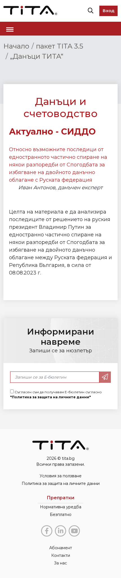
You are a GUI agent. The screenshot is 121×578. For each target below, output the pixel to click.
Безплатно (60, 514)
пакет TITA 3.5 (59, 46)
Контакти (60, 555)
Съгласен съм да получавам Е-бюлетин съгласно (56, 394)
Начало (16, 46)
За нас (60, 563)
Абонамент (60, 547)
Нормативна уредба (60, 506)
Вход (108, 10)
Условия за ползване (61, 475)
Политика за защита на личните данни (61, 483)
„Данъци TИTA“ (36, 56)
